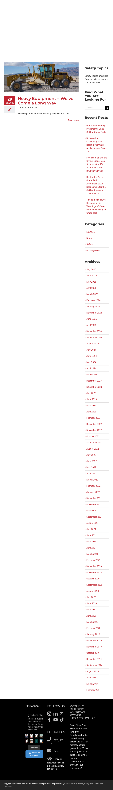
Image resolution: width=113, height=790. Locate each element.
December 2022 (94, 424)
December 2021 (94, 498)
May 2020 (91, 609)
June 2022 (91, 461)
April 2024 (91, 368)
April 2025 (91, 325)
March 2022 (92, 479)
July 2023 (91, 393)
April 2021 (91, 547)
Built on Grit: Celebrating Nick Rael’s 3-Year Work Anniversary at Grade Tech (96, 145)
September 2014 (94, 665)
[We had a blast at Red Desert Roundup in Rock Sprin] (41, 736)
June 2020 (91, 603)
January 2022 (93, 492)
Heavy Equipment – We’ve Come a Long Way (45, 101)
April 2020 (91, 615)
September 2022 (94, 442)
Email (57, 751)
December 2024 (94, 331)
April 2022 (91, 473)
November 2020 (94, 572)
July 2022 (91, 455)
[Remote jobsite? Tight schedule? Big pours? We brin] (31, 736)
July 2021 (91, 529)
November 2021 (94, 504)
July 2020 (91, 597)
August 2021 (92, 523)
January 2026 (93, 306)
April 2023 (91, 411)
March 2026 (92, 294)
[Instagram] (49, 714)
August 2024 (92, 343)
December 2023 (94, 380)
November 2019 (94, 646)
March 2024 (92, 374)
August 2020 (92, 591)
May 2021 (91, 541)
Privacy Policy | (84, 784)
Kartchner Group (70, 784)
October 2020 (92, 578)
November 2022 (94, 430)
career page (75, 768)
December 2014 (94, 659)
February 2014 (93, 690)
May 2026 (91, 282)
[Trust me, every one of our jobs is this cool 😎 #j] (36, 736)
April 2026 (91, 288)
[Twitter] (62, 714)
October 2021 (92, 510)
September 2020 (94, 585)
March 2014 (92, 684)
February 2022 (93, 486)
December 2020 (94, 566)
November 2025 (94, 312)
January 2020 (93, 634)
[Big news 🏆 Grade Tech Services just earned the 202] (36, 741)
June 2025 (91, 319)
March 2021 (92, 554)
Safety (89, 244)
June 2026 (91, 275)
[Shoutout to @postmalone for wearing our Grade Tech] (26, 741)
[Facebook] (49, 720)
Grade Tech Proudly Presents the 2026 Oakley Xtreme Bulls (96, 128)
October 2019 (92, 653)
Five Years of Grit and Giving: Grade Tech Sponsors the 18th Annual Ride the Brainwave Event (96, 164)
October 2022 (92, 436)
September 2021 (94, 517)
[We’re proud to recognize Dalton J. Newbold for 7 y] (26, 736)
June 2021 (91, 535)
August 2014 (92, 671)
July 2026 (91, 269)
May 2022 (91, 467)
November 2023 (94, 387)
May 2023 (91, 405)
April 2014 (91, 677)
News (89, 238)
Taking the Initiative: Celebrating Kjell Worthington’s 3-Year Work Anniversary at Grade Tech (96, 206)
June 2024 (91, 356)
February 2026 (93, 300)
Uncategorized (93, 250)
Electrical (90, 232)
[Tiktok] (62, 720)
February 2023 (93, 418)
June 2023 (91, 399)
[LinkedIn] (55, 714)
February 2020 (93, 628)
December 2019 (94, 640)
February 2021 (93, 560)
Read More (73, 120)
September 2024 (94, 337)
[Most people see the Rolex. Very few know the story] (41, 741)
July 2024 (91, 350)
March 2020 (92, 622)
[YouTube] (55, 720)
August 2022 (92, 449)
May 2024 (91, 362)
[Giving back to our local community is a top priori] (31, 741)
